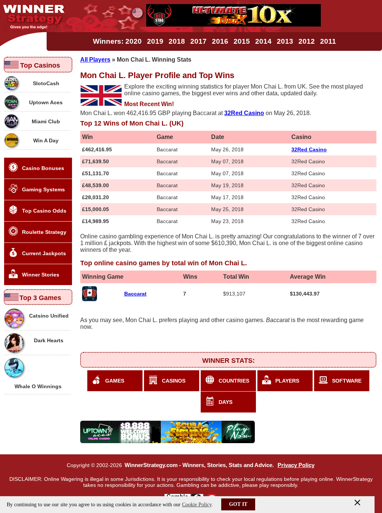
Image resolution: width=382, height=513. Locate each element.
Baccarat (135, 294)
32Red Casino (309, 149)
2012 (306, 41)
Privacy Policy (296, 465)
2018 (177, 41)
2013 (285, 41)
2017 (198, 41)
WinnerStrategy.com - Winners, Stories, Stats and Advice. (199, 465)
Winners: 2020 (117, 41)
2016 (220, 41)
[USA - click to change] (137, 13)
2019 (155, 41)
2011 (328, 41)
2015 (242, 41)
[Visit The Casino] (233, 24)
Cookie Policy (197, 504)
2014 (263, 41)
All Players (95, 59)
